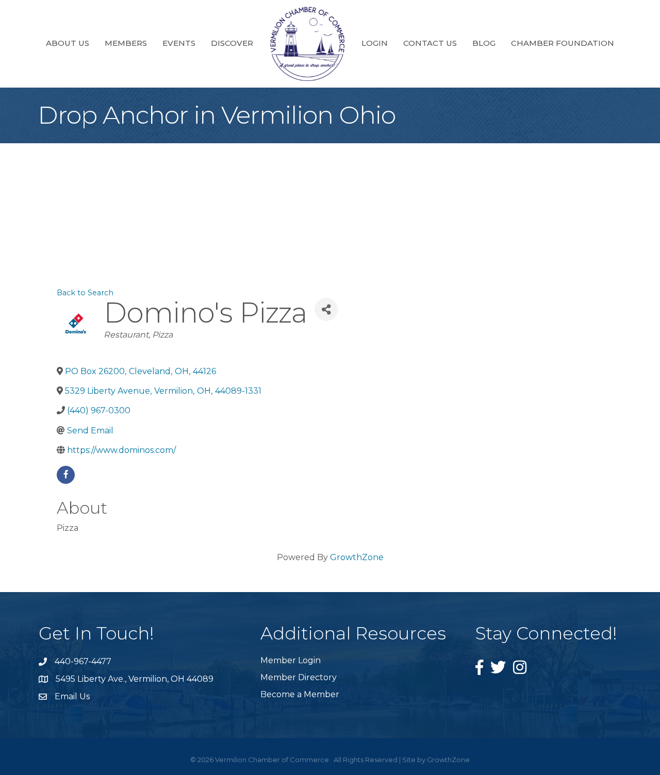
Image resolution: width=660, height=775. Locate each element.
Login (374, 43)
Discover (232, 43)
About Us (67, 43)
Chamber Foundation (562, 43)
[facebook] (66, 475)
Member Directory (298, 677)
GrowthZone (357, 557)
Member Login (290, 660)
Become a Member (299, 694)
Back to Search (85, 292)
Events (178, 43)
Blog (484, 43)
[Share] (326, 309)
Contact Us (430, 43)
